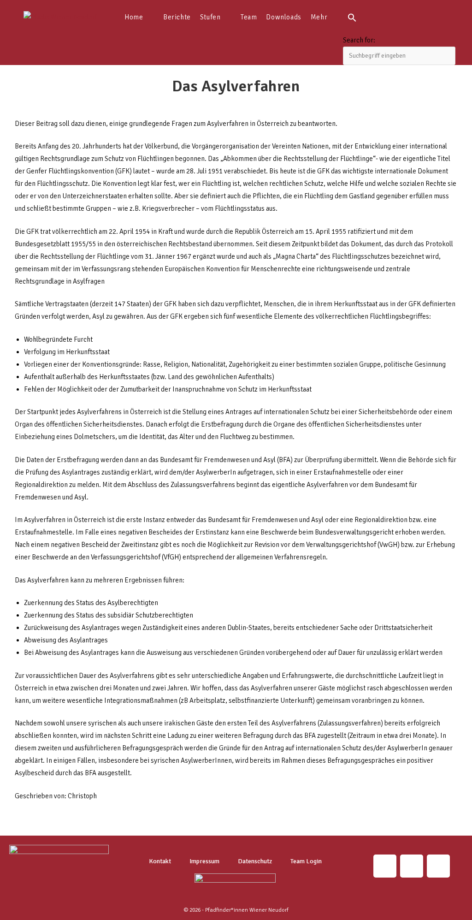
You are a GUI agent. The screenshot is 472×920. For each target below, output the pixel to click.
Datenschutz (255, 861)
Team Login (306, 861)
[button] (399, 17)
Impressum (204, 861)
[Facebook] (438, 866)
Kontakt (160, 861)
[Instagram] (384, 866)
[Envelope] (411, 866)
